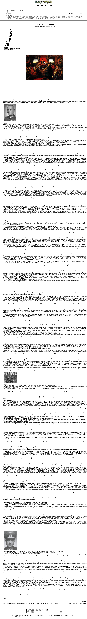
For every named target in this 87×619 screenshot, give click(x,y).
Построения (53, 7)
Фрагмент (8, 11)
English (45, 7)
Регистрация (30, 7)
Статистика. (26, 10)
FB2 (10, 13)
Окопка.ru (57, 7)
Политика (12, 11)
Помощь (48, 7)
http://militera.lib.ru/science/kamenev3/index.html (13, 51)
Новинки (42, 7)
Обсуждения (38, 7)
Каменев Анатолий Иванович (43, 4)
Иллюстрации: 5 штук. (11, 12)
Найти (34, 7)
